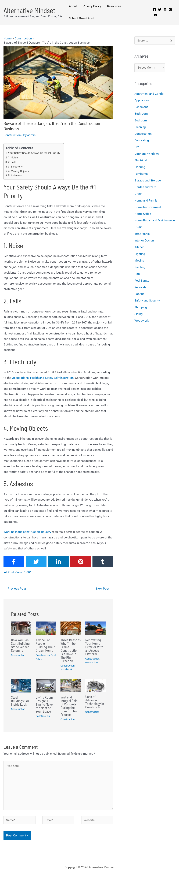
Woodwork (66, 669)
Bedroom (140, 120)
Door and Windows (146, 153)
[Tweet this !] (36, 561)
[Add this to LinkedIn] (58, 561)
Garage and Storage (147, 180)
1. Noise (13, 157)
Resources (114, 6)
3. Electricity (15, 166)
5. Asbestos (15, 175)
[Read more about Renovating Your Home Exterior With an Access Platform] (95, 628)
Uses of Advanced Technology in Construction (94, 701)
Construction (12, 135)
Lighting (139, 254)
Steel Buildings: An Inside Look (20, 700)
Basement (141, 107)
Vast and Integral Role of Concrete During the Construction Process (69, 706)
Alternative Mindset (29, 10)
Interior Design (144, 240)
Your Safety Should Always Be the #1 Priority (34, 153)
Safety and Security (147, 300)
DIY (136, 147)
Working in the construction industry (27, 532)
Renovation (91, 662)
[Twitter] (159, 9)
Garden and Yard (145, 187)
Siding (138, 314)
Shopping (140, 307)
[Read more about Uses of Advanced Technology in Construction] (95, 685)
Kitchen (139, 247)
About (73, 6)
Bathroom (141, 113)
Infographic (142, 234)
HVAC (138, 227)
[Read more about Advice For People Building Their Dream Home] (46, 628)
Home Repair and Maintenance (154, 220)
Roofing (139, 294)
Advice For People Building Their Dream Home (45, 645)
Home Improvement (147, 207)
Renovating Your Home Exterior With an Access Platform (94, 647)
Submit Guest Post (81, 18)
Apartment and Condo (149, 93)
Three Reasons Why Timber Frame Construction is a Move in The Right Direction (70, 650)
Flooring (139, 167)
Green (138, 193)
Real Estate (141, 280)
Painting (139, 267)
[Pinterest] (170, 9)
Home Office (142, 213)
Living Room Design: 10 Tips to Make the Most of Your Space (44, 704)
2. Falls (12, 162)
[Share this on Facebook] (13, 561)
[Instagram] (165, 9)
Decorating (141, 140)
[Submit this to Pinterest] (80, 561)
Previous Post (15, 588)
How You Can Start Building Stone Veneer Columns (20, 645)
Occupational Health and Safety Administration (43, 377)
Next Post (104, 588)
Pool (137, 274)
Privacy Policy (92, 6)
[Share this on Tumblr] (102, 561)
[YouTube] (155, 15)
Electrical (140, 160)
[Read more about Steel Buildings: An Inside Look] (21, 685)
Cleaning (140, 127)
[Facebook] (154, 9)
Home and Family (145, 200)
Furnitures (141, 174)
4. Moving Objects (18, 171)
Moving (139, 260)
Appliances (141, 100)
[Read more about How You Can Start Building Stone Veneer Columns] (21, 628)
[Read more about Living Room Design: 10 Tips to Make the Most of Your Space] (46, 685)
